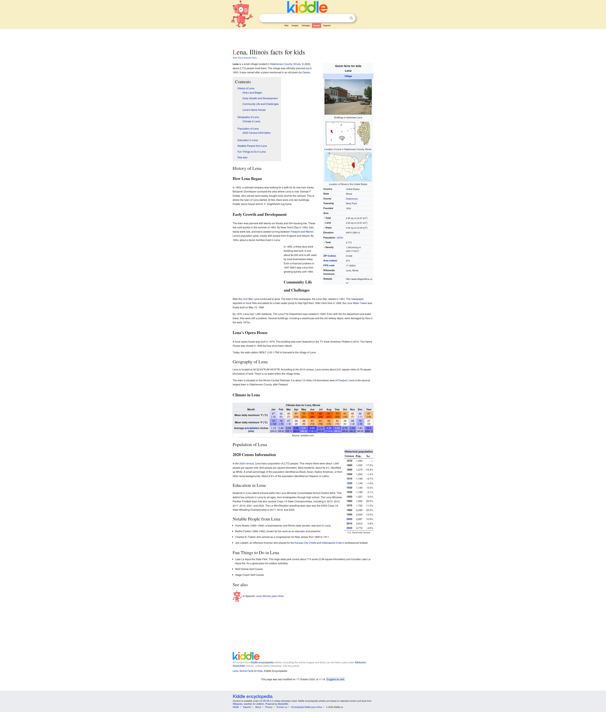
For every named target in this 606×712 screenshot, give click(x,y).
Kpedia (316, 25)
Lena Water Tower (357, 303)
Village (348, 76)
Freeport (295, 231)
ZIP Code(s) (329, 255)
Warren (310, 231)
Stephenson (352, 198)
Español (326, 25)
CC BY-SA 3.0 (266, 700)
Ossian (306, 72)
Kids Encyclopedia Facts (245, 57)
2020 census (246, 463)
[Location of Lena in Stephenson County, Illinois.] (348, 133)
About (258, 707)
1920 (349, 483)
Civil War (247, 299)
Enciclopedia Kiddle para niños (306, 707)
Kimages (306, 25)
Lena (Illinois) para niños (270, 596)
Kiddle (236, 707)
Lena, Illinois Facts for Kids (248, 671)
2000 (349, 519)
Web (286, 25)
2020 (339, 237)
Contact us (281, 707)
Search (351, 18)
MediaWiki (283, 703)
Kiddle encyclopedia (262, 662)
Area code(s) (330, 260)
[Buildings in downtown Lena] (348, 96)
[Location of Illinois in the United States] (348, 166)
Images (295, 25)
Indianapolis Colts (332, 543)
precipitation (252, 428)
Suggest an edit (335, 679)
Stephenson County (281, 64)
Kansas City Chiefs (305, 543)
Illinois (297, 64)
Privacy (268, 707)
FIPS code (329, 265)
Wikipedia (237, 703)
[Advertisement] (303, 37)
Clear (344, 18)
